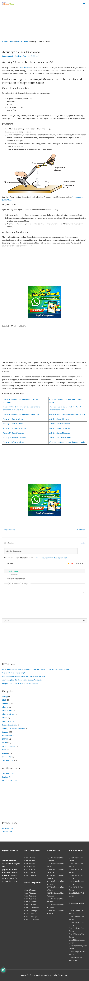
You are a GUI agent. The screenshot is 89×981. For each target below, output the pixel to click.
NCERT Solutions (8, 746)
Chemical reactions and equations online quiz (67, 442)
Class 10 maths (30, 870)
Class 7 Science (30, 893)
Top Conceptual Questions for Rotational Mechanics (22, 680)
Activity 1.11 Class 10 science (13, 442)
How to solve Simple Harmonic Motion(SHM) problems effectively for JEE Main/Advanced (36, 669)
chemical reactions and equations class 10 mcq (67, 414)
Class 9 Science (8, 721)
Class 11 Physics (30, 905)
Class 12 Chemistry (31, 919)
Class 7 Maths (29, 861)
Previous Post (8, 530)
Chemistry (6, 704)
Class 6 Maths (29, 858)
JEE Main (5, 739)
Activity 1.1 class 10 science (13, 419)
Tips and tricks (8, 760)
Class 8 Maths (29, 864)
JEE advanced (7, 736)
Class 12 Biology (30, 916)
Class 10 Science (22, 42)
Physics (5, 753)
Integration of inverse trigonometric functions (20, 683)
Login (82, 543)
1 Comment (6, 56)
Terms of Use (7, 831)
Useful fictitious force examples (14, 673)
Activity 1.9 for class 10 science (14, 438)
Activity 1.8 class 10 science (59, 433)
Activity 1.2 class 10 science (59, 419)
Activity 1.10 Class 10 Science (60, 438)
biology (5, 696)
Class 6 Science (30, 890)
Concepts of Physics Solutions (13, 729)
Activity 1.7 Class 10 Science (13, 433)
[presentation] (14, 326)
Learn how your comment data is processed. (50, 558)
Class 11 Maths (29, 872)
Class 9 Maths (29, 867)
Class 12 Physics (30, 914)
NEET (4, 750)
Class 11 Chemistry (31, 908)
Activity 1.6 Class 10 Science (59, 428)
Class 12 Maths (30, 875)
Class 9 (4, 718)
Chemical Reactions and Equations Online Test (21, 414)
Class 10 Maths (7, 711)
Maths (4, 743)
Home (4, 42)
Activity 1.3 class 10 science (13, 424)
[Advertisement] (44, 23)
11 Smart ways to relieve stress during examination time (23, 676)
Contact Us (6, 777)
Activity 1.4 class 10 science (59, 424)
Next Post (82, 530)
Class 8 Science (30, 896)
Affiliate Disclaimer (9, 781)
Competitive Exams (9, 725)
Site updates (7, 757)
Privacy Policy (7, 828)
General (5, 732)
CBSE (4, 700)
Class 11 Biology (30, 911)
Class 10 (12, 42)
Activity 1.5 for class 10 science (14, 428)
